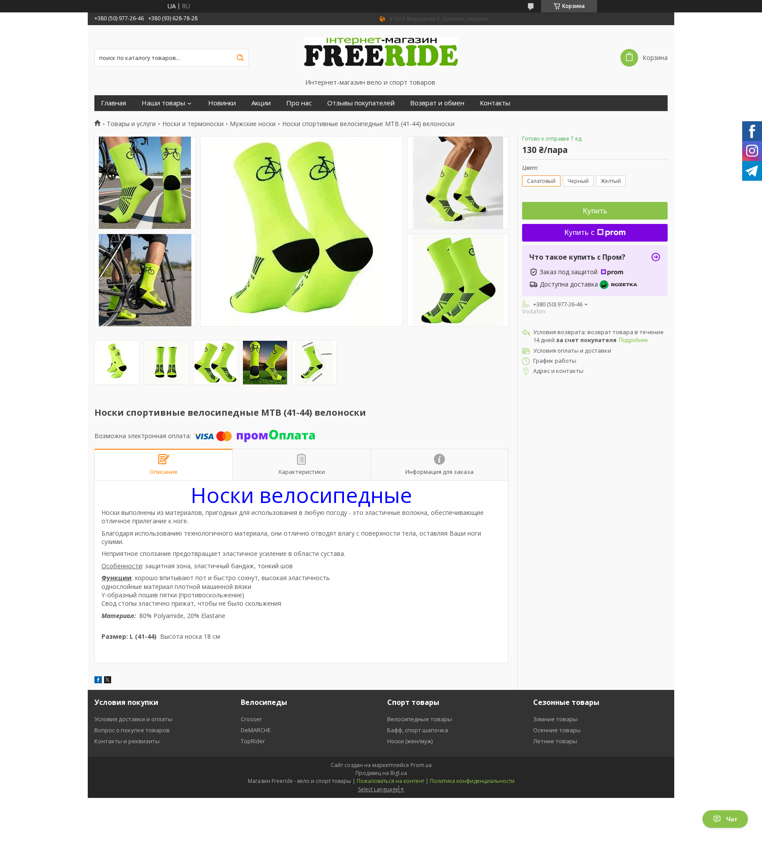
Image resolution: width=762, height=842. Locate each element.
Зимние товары (555, 719)
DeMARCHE (256, 730)
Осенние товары (557, 730)
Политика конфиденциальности (472, 781)
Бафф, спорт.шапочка (417, 730)
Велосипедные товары (419, 719)
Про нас (299, 103)
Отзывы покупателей (361, 103)
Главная (113, 103)
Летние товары (555, 741)
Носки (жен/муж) (410, 741)
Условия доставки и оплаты (133, 719)
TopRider (253, 741)
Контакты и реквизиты (127, 741)
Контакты (495, 103)
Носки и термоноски (193, 124)
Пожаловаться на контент (390, 781)
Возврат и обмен (437, 103)
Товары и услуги (131, 124)
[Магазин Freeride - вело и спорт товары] (381, 52)
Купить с (579, 232)
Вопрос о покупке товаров (132, 730)
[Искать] (240, 58)
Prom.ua (421, 765)
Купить (595, 211)
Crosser (251, 719)
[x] (107, 681)
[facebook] (98, 681)
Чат (731, 819)
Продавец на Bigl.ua (381, 773)
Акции (261, 103)
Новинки (222, 103)
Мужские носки (253, 124)
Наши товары (163, 103)
